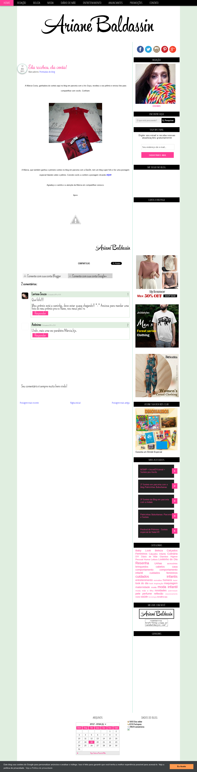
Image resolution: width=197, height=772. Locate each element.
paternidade (173, 591)
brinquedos (141, 566)
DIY (137, 556)
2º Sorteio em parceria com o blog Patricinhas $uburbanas (154, 485)
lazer (175, 580)
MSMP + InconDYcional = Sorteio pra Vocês (152, 470)
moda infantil (168, 587)
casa (175, 566)
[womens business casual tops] (157, 297)
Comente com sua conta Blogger (44, 276)
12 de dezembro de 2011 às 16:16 (54, 295)
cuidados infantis (156, 576)
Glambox (164, 556)
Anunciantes (116, 3)
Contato (154, 3)
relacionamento (171, 594)
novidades (161, 590)
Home (7, 3)
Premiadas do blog (47, 71)
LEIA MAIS (157, 105)
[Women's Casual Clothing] (157, 396)
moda (153, 587)
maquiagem (171, 583)
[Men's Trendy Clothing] (157, 347)
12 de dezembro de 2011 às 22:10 (49, 325)
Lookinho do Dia (168, 559)
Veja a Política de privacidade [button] (39, 768)
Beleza (36, 3)
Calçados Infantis (157, 554)
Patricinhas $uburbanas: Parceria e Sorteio (156, 515)
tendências (162, 597)
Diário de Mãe (68, 3)
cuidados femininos (164, 572)
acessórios (172, 563)
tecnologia (153, 597)
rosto (137, 597)
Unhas (158, 563)
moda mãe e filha (144, 591)
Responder (40, 313)
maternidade (142, 587)
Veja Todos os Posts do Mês (98, 753)
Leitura (154, 559)
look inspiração (156, 583)
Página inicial (75, 402)
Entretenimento (92, 3)
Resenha (142, 563)
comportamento (144, 569)
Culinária (172, 553)
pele (137, 593)
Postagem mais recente (29, 402)
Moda (50, 3)
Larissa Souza (39, 294)
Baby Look (143, 550)
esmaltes (158, 580)
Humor (147, 559)
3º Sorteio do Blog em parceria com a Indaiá (154, 500)
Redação (21, 3)
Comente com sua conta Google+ (89, 276)
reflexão (158, 593)
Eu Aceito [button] (181, 767)
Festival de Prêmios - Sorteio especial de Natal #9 (154, 530)
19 (92, 742)
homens (167, 580)
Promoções (136, 3)
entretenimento (144, 580)
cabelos (160, 566)
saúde (144, 596)
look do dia (141, 583)
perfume (147, 593)
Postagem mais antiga (121, 402)
